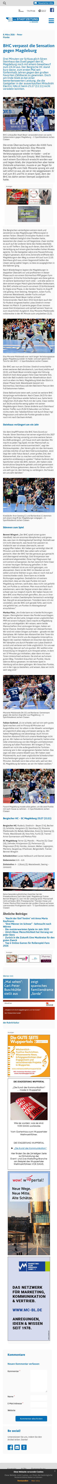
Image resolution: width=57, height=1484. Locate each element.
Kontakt (11, 1468)
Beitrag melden (24, 1447)
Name (11, 1396)
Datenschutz (38, 1468)
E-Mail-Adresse (15, 1403)
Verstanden (22, 1480)
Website (11, 1410)
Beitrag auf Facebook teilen (10, 1447)
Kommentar (14, 1371)
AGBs (24, 1468)
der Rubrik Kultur (11, 1022)
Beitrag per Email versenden (17, 1447)
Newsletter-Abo (45, 3)
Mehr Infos (35, 1481)
